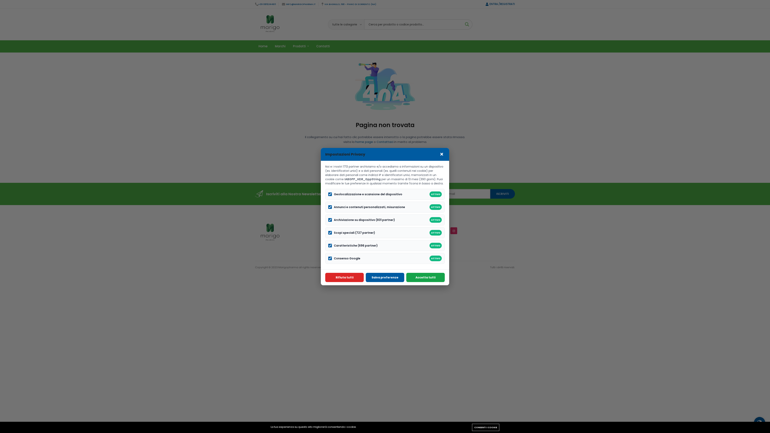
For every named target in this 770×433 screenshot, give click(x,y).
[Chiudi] (442, 154)
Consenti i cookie (485, 427)
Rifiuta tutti (345, 277)
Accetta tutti (425, 277)
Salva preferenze (385, 277)
